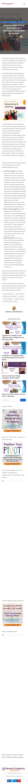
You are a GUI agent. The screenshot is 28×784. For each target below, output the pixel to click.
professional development (9, 296)
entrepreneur (13, 22)
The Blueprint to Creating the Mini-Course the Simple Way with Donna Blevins (13, 358)
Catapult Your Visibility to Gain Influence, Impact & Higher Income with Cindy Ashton (13, 337)
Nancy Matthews (14, 311)
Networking (22, 22)
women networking (19, 299)
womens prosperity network (10, 301)
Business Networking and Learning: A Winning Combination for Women (14, 29)
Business (5, 22)
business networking (8, 294)
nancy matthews (20, 294)
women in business (7, 299)
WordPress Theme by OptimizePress (14, 776)
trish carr (20, 296)
